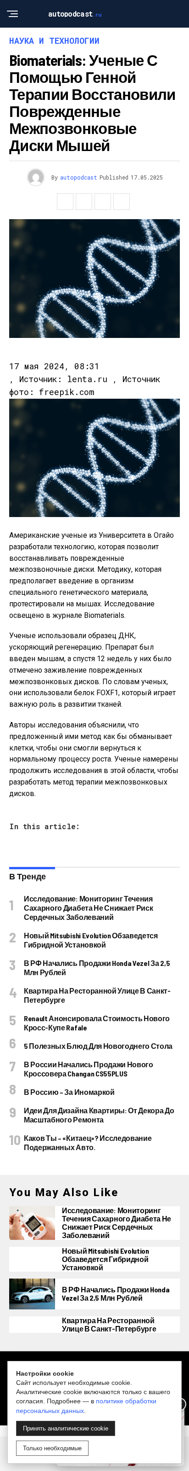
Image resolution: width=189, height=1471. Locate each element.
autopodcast (78, 177)
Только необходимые (52, 1448)
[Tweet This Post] (84, 201)
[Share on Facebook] (65, 201)
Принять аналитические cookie (65, 1428)
